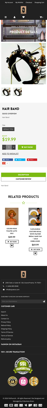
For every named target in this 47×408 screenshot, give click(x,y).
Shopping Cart (39, 2)
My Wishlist (19, 2)
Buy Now (28, 147)
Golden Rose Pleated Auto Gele (11, 231)
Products (22, 26)
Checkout (29, 2)
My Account (9, 2)
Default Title (8, 129)
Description (23, 175)
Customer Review (23, 179)
